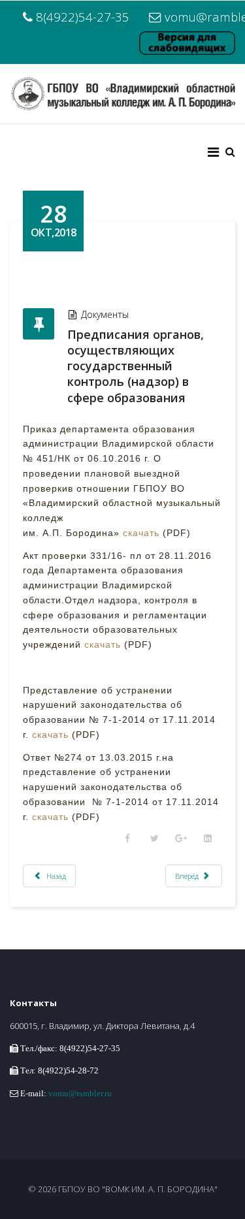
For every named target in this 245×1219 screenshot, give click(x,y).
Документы (105, 314)
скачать (141, 533)
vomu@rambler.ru (80, 1093)
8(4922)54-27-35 (82, 16)
